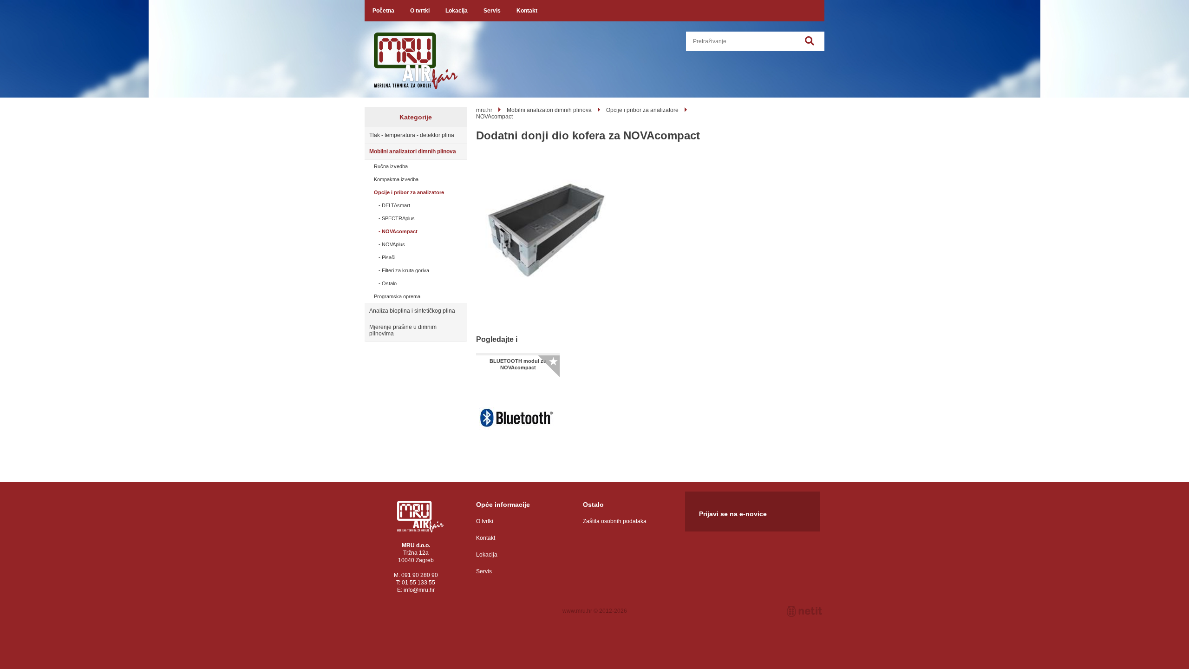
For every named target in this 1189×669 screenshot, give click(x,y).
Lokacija (456, 10)
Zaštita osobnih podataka (615, 521)
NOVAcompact (400, 231)
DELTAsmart (396, 205)
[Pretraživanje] (814, 46)
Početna (383, 10)
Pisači (388, 257)
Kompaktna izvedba (396, 179)
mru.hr (484, 110)
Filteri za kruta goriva (405, 270)
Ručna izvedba (391, 166)
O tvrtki (420, 10)
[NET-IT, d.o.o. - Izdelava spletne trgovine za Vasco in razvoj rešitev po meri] (804, 611)
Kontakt (526, 10)
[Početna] (420, 516)
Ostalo (389, 283)
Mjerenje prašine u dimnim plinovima (403, 330)
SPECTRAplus (398, 218)
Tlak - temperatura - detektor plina (411, 135)
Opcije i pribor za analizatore (409, 192)
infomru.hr (419, 590)
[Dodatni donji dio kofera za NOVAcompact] (545, 231)
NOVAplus (393, 244)
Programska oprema (397, 296)
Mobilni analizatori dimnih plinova (412, 151)
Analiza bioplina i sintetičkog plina (412, 311)
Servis (492, 10)
